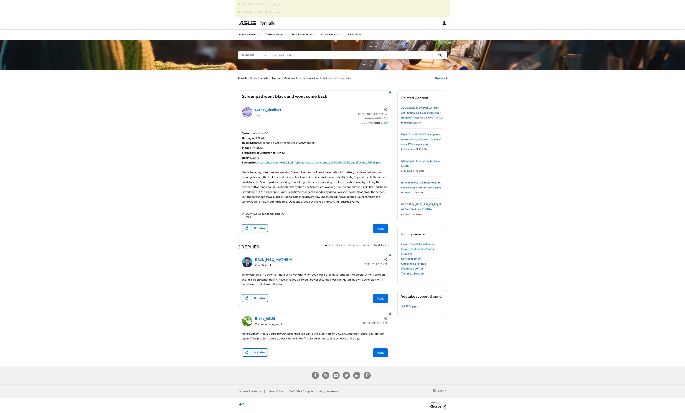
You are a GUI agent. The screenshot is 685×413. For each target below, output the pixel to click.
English (242, 78)
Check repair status (413, 264)
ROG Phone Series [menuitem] (302, 34)
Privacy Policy (275, 391)
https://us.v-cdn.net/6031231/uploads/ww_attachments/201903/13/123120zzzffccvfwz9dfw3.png (319, 162)
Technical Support (412, 273)
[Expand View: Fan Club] (360, 34)
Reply (380, 228)
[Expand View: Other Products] (341, 34)
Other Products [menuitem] (330, 34)
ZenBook (289, 78)
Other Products (259, 78)
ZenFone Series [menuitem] (274, 34)
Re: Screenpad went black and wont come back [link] (325, 78)
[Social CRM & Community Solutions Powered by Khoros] (438, 405)
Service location (411, 259)
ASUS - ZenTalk (257, 23)
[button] (246, 228)
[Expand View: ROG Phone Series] (315, 34)
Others (407, 192)
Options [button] (440, 78)
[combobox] (357, 55)
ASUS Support (410, 306)
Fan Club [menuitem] (352, 34)
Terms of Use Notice (250, 391)
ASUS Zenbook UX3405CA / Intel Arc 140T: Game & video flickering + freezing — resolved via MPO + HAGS (422, 112)
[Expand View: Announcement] (259, 34)
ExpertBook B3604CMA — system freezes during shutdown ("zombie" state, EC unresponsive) (421, 139)
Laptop (276, 78)
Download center (412, 268)
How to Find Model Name (417, 244)
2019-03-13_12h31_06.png (263, 214)
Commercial (409, 149)
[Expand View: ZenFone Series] (285, 34)
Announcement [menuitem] (248, 34)
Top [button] (244, 404)
